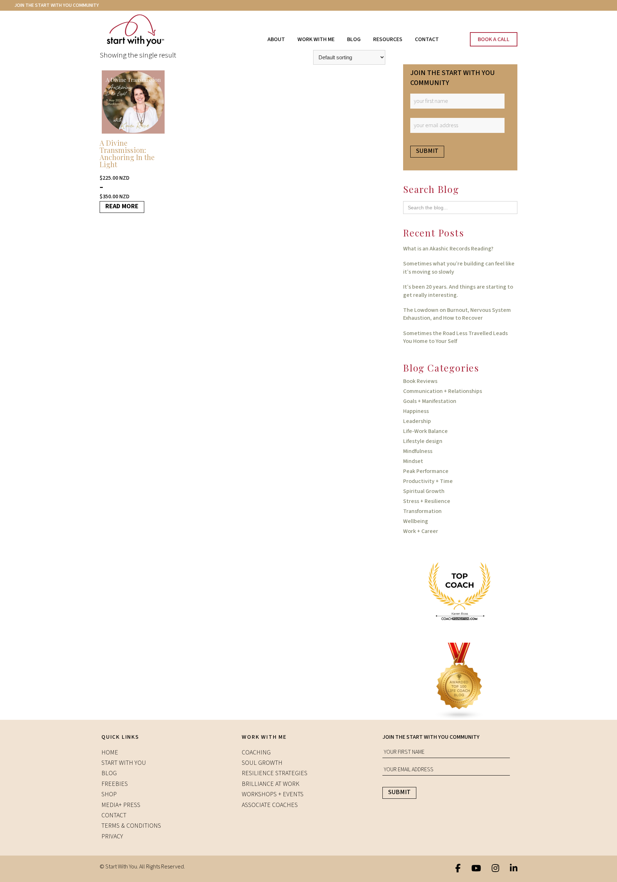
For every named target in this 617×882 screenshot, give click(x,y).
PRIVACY (112, 836)
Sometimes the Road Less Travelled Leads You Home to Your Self (455, 337)
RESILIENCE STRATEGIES (274, 773)
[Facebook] (458, 869)
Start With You (142, 30)
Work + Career (420, 531)
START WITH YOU (123, 762)
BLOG (109, 773)
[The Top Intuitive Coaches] (460, 591)
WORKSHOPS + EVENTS (273, 794)
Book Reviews (420, 381)
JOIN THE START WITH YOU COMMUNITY (56, 5)
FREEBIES (114, 783)
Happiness (416, 411)
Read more (122, 206)
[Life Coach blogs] (460, 681)
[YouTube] (476, 869)
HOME (109, 752)
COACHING (256, 752)
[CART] (449, 36)
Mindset (413, 461)
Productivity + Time (428, 481)
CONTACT (113, 815)
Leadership (417, 421)
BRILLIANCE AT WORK (270, 783)
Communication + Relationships (442, 391)
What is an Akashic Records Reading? (448, 249)
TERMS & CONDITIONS (131, 825)
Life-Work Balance (425, 431)
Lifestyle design (422, 441)
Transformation (422, 511)
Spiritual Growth (424, 491)
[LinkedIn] (513, 869)
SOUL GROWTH (262, 762)
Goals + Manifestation (429, 401)
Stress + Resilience (426, 501)
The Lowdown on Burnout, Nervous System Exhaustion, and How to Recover (457, 314)
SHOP (109, 794)
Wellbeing (415, 521)
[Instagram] (495, 869)
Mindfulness (417, 451)
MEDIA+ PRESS (120, 805)
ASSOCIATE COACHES (270, 805)
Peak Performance (425, 471)
